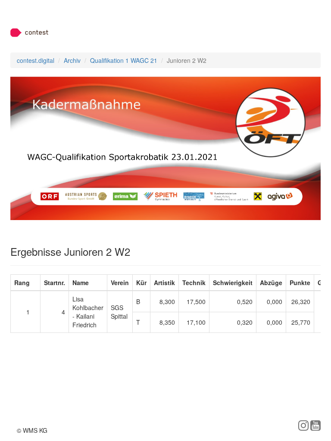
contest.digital (35, 60)
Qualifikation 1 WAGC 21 (123, 60)
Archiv (72, 60)
